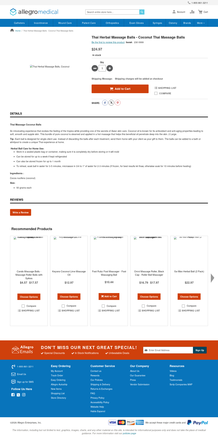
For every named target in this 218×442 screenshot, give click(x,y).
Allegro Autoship (59, 384)
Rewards (94, 375)
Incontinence (41, 22)
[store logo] (34, 12)
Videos (173, 370)
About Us (134, 370)
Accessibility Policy (99, 402)
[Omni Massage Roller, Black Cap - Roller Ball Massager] (149, 252)
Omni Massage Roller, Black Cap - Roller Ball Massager (149, 273)
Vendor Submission (140, 384)
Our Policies (96, 379)
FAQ (92, 393)
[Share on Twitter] (111, 102)
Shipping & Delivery (100, 384)
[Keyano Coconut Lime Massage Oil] (69, 252)
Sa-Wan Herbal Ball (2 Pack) (189, 271)
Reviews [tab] (16, 200)
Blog (172, 375)
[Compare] (193, 12)
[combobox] (114, 12)
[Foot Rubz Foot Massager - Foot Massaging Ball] (109, 252)
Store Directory (58, 397)
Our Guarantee (137, 375)
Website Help (97, 406)
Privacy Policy (97, 397)
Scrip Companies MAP (181, 384)
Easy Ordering (58, 379)
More (200, 22)
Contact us (95, 370)
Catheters (19, 22)
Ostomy (173, 22)
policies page (129, 433)
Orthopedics (112, 22)
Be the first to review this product (108, 42)
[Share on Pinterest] (117, 102)
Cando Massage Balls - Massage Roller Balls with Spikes (28, 275)
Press (133, 379)
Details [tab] (16, 113)
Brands (187, 22)
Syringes (157, 22)
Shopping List (58, 393)
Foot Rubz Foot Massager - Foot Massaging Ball (109, 273)
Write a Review (21, 212)
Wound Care (65, 22)
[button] (174, 12)
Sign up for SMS (25, 381)
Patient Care (89, 22)
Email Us (21, 374)
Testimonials (176, 379)
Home (18, 30)
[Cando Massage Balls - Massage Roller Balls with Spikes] (29, 252)
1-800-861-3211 (200, 2)
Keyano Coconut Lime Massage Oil (69, 273)
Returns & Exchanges (101, 388)
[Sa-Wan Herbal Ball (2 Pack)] (189, 252)
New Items (56, 388)
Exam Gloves (136, 22)
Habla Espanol (97, 411)
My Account (57, 370)
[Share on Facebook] (105, 102)
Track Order (57, 375)
